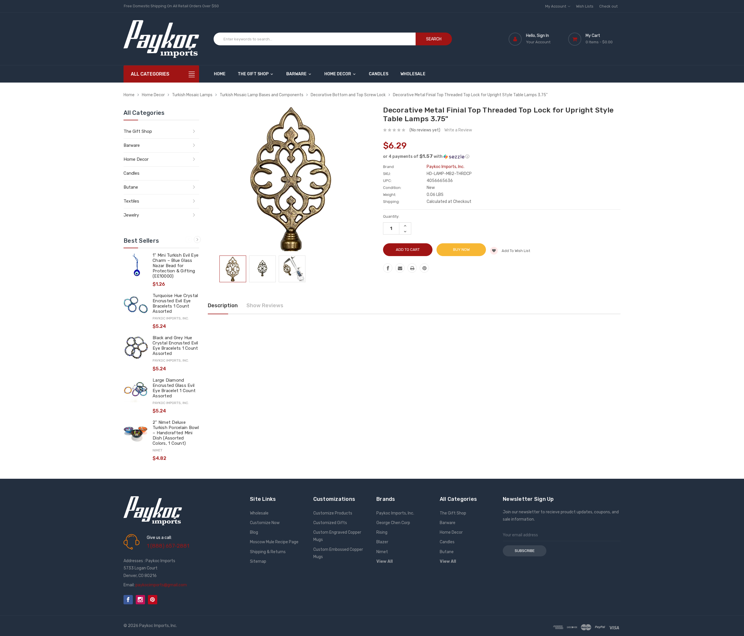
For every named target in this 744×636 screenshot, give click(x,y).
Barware (296, 74)
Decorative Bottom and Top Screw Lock (348, 94)
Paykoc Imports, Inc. (395, 513)
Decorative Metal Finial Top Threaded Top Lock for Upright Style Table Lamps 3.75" (470, 94)
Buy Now (461, 249)
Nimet (382, 551)
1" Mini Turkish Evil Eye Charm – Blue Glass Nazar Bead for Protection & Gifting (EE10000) (175, 266)
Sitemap (258, 561)
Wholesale (412, 74)
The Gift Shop (253, 74)
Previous (188, 239)
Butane (131, 187)
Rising (381, 532)
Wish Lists (584, 6)
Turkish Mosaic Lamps (192, 94)
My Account (556, 6)
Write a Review (458, 130)
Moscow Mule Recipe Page (274, 541)
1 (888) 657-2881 (168, 546)
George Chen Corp (393, 522)
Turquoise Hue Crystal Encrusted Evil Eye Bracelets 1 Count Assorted (175, 303)
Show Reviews (264, 305)
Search (433, 39)
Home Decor (338, 74)
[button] (501, 156)
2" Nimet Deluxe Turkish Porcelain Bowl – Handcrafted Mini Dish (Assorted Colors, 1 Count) (176, 433)
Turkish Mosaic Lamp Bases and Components (261, 94)
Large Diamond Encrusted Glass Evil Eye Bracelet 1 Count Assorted (174, 388)
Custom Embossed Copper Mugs (338, 553)
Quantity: (391, 216)
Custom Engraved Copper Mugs (337, 536)
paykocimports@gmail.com (161, 585)
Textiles (131, 201)
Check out (608, 6)
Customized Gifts (330, 522)
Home (220, 74)
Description (223, 305)
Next (197, 239)
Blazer (382, 541)
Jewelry (131, 215)
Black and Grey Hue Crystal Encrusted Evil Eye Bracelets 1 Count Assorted (175, 345)
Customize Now (265, 522)
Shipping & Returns (268, 551)
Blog (254, 532)
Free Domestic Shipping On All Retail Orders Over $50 (171, 6)
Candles (378, 74)
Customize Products (332, 513)
